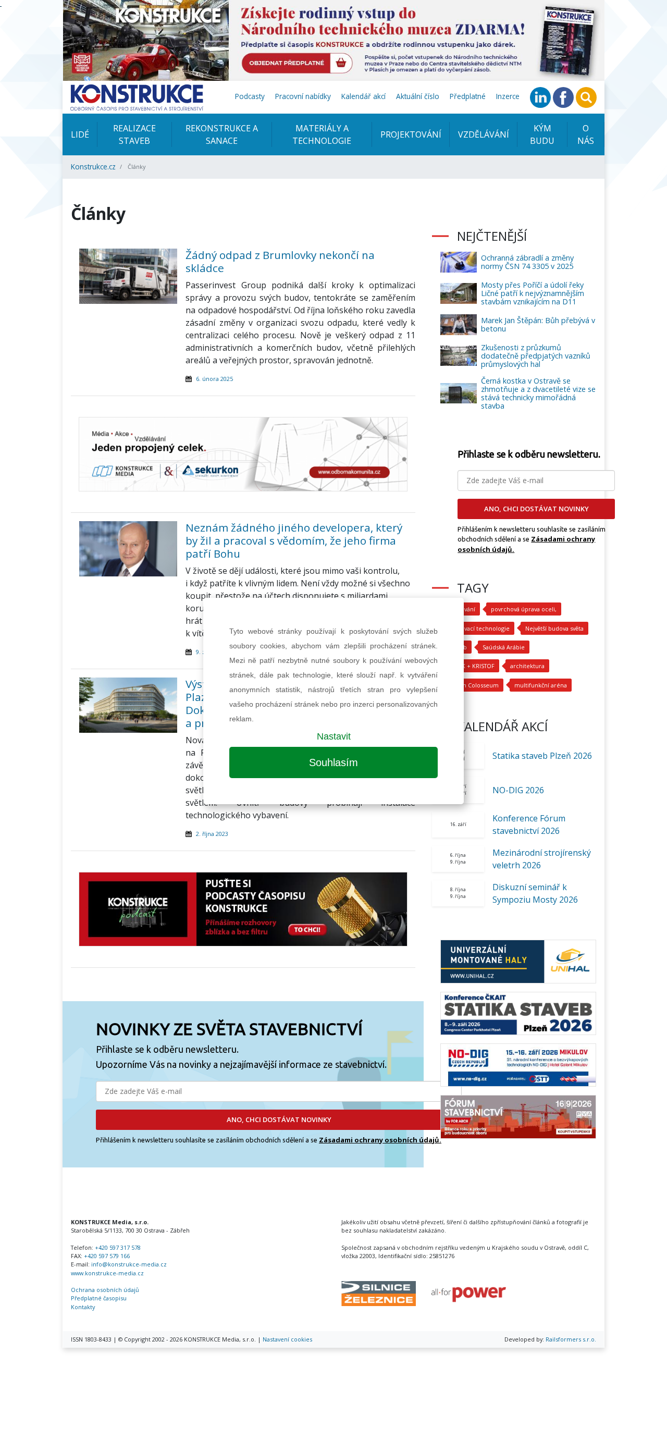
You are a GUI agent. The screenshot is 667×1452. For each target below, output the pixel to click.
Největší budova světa (554, 628)
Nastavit (334, 736)
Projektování (410, 134)
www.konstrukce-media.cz (107, 1273)
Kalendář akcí (363, 96)
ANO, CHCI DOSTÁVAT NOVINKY (279, 1119)
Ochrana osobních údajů (105, 1290)
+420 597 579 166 (107, 1256)
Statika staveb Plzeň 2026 (542, 755)
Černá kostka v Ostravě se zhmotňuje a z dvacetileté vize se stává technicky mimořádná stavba (538, 393)
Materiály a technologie (321, 134)
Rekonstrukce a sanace (222, 134)
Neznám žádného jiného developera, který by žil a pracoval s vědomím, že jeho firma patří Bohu (294, 540)
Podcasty (250, 96)
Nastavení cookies (287, 1339)
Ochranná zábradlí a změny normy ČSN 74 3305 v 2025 (527, 262)
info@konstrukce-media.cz (129, 1264)
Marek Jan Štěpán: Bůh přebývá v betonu (538, 324)
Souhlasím (333, 762)
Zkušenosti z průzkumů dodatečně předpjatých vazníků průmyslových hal (535, 355)
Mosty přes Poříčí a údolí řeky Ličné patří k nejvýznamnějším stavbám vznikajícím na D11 (532, 293)
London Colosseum (472, 685)
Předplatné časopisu (99, 1298)
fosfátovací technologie (477, 628)
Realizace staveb (134, 134)
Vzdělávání (483, 134)
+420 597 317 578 (118, 1247)
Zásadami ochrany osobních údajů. (380, 1140)
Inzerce (508, 96)
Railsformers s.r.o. (571, 1339)
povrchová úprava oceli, (524, 609)
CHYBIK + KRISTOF (470, 666)
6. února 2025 (214, 379)
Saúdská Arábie (504, 647)
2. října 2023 (212, 834)
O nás (585, 134)
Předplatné (468, 96)
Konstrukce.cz (93, 166)
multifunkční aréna (540, 685)
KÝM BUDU (542, 134)
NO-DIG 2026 (518, 790)
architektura (527, 666)
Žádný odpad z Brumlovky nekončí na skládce (280, 261)
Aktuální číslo (417, 96)
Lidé (80, 134)
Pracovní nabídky (303, 96)
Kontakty (83, 1307)
